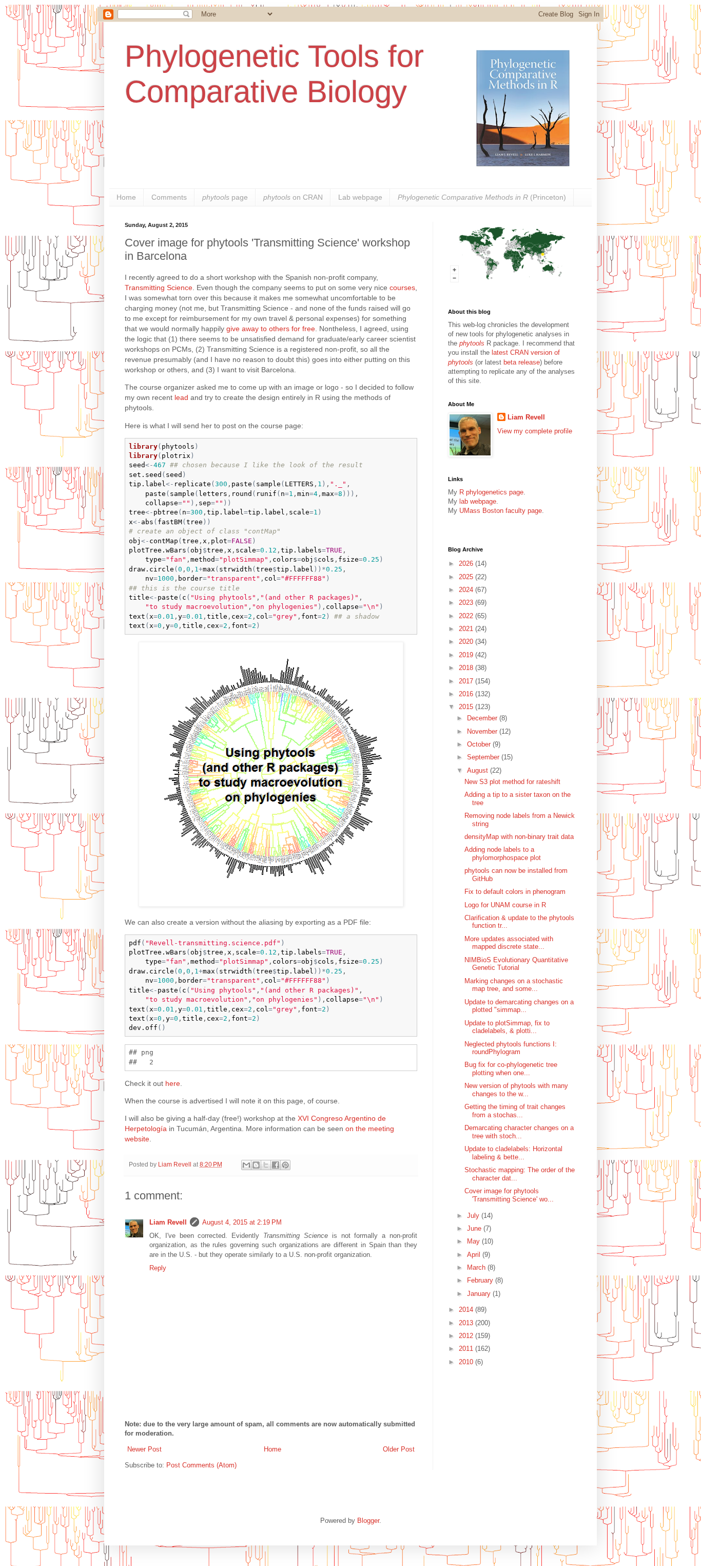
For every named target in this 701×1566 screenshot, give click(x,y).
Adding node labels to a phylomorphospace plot (502, 854)
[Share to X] (266, 1165)
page (225, 197)
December (483, 718)
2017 (467, 681)
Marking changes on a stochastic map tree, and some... (513, 985)
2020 (467, 641)
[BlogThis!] (256, 1165)
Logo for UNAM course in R (505, 905)
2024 (467, 590)
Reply (157, 1268)
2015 (467, 707)
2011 (467, 1348)
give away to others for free (270, 328)
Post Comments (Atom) (201, 1465)
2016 (467, 694)
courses (402, 287)
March (477, 1267)
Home (126, 197)
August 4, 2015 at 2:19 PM (242, 1222)
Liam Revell (168, 1222)
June (475, 1228)
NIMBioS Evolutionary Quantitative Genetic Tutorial (516, 964)
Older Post (399, 1449)
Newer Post (144, 1449)
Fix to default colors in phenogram (515, 891)
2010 (467, 1362)
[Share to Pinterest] (285, 1165)
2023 (467, 602)
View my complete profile (534, 431)
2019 (467, 655)
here (172, 1083)
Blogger (368, 1520)
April (474, 1254)
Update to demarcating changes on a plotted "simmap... (519, 1006)
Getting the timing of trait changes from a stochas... (515, 1111)
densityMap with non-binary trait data (519, 837)
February (481, 1280)
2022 (467, 616)
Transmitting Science (158, 287)
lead (181, 397)
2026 (467, 563)
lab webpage (477, 501)
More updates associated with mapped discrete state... (508, 943)
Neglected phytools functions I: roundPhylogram (510, 1048)
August (478, 770)
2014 (467, 1309)
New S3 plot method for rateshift (512, 782)
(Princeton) (482, 197)
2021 (467, 629)
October (480, 744)
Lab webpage (360, 197)
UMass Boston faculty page (500, 510)
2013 (467, 1323)
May (474, 1241)
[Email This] (246, 1165)
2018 (467, 668)
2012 (467, 1336)
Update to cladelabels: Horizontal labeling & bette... (513, 1153)
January (480, 1293)
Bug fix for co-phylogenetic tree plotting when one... (510, 1069)
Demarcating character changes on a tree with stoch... (519, 1132)
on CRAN (293, 197)
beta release (521, 362)
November (483, 731)
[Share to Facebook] (275, 1165)
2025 (467, 577)
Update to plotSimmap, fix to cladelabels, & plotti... (507, 1027)
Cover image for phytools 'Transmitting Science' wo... (509, 1195)
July (474, 1215)
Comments (169, 197)
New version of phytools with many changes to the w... (516, 1090)
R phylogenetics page (491, 492)
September (484, 757)
